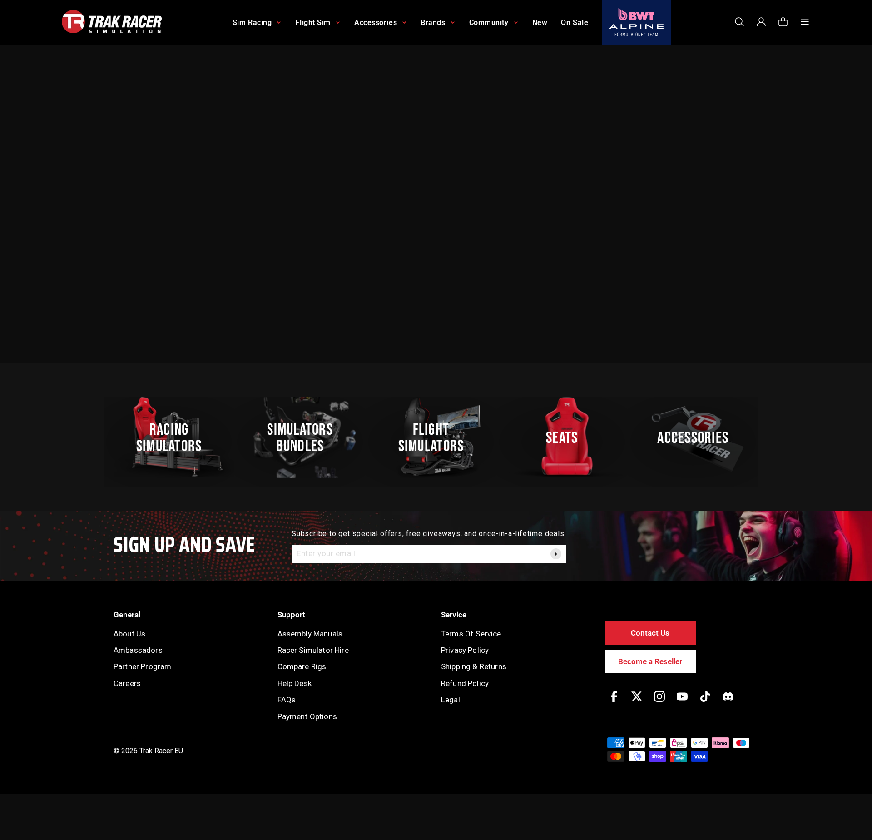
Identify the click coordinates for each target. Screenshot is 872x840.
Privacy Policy (465, 650)
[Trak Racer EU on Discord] (728, 703)
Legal (450, 699)
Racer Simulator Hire (313, 650)
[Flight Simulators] (436, 437)
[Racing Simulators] (174, 437)
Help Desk (294, 683)
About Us (129, 633)
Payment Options (307, 716)
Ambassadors (138, 650)
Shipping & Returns (473, 666)
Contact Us (650, 632)
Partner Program (142, 666)
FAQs (286, 699)
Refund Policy (465, 683)
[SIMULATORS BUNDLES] (304, 437)
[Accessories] (698, 437)
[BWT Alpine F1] (636, 22)
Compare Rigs (302, 666)
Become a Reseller (650, 661)
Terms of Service (471, 633)
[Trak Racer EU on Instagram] (659, 703)
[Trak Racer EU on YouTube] (682, 703)
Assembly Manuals (310, 633)
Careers (127, 683)
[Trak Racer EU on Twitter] (637, 703)
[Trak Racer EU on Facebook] (614, 703)
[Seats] (566, 437)
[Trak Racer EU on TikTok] (705, 703)
